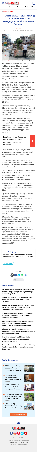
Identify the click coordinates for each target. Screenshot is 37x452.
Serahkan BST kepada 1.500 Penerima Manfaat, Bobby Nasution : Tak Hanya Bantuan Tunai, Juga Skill (17, 255)
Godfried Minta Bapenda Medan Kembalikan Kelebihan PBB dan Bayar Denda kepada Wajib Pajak (13, 377)
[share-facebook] (15, 275)
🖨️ (12, 275)
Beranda (15, 438)
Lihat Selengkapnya (18, 414)
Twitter (23, 436)
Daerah (19, 7)
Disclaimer (21, 442)
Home (4, 7)
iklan (27, 442)
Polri (26, 7)
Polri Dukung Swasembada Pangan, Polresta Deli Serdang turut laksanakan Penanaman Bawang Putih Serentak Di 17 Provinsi (13, 406)
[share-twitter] (18, 275)
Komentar (19, 280)
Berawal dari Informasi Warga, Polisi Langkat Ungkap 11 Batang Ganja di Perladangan (13, 396)
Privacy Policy (13, 442)
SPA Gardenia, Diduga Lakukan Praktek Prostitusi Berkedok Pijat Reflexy (13, 368)
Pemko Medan (7, 263)
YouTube (27, 436)
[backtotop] (18, 424)
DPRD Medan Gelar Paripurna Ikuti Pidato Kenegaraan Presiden (13, 387)
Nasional (12, 7)
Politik (33, 7)
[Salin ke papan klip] (25, 275)
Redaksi (21, 438)
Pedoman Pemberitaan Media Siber (18, 440)
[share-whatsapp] (22, 275)
